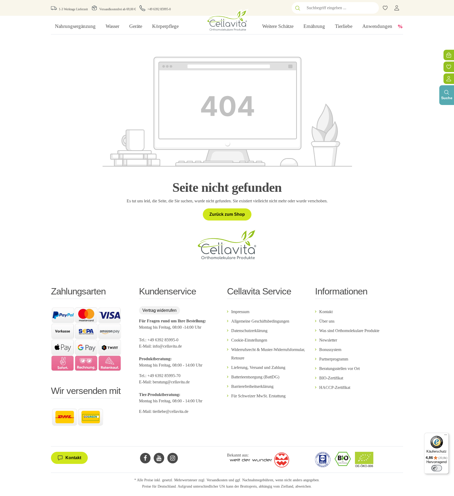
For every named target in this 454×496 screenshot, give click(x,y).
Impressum (240, 311)
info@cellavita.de (167, 346)
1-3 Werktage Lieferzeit (73, 9)
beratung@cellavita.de (171, 382)
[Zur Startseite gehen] (227, 20)
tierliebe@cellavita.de (170, 411)
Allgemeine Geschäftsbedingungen (260, 321)
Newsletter (328, 340)
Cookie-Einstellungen (249, 340)
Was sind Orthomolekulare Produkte (349, 330)
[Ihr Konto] (396, 8)
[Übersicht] (448, 78)
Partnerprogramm (333, 359)
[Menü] (445, 436)
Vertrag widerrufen (159, 310)
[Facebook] (145, 458)
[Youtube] (159, 458)
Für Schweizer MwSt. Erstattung (258, 396)
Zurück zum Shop (227, 214)
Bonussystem (330, 349)
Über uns (326, 321)
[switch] (436, 468)
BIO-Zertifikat (331, 378)
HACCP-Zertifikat (334, 387)
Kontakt (326, 311)
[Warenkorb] (448, 55)
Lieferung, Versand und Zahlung (258, 367)
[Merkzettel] (448, 67)
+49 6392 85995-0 (159, 9)
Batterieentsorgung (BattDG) (255, 377)
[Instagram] (172, 458)
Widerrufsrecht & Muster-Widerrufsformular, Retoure (268, 353)
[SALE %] (400, 26)
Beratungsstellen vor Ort (339, 368)
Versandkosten (217, 480)
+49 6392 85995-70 (164, 375)
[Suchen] (298, 8)
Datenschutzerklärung (249, 330)
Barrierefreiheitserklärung (252, 386)
